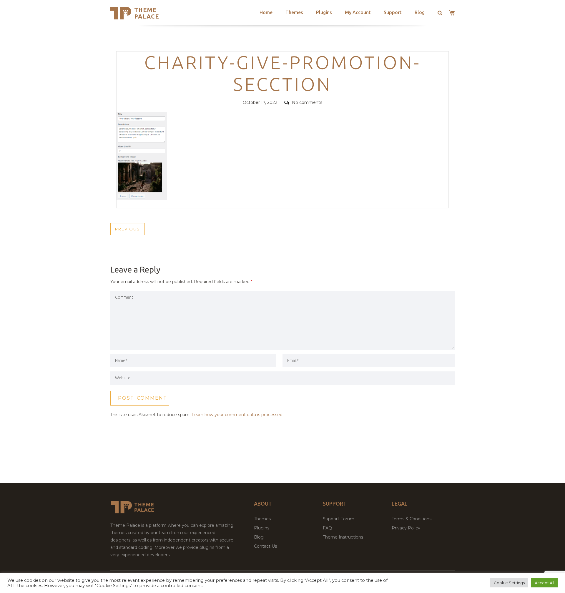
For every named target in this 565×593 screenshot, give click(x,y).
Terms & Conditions (411, 518)
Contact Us (265, 546)
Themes (294, 12)
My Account (358, 12)
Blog (420, 12)
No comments (307, 102)
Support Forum (338, 518)
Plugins (324, 12)
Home (266, 12)
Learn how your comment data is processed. (237, 414)
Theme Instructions (343, 537)
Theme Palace (146, 13)
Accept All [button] (544, 582)
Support (393, 12)
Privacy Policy (406, 528)
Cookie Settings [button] (509, 582)
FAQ (327, 528)
